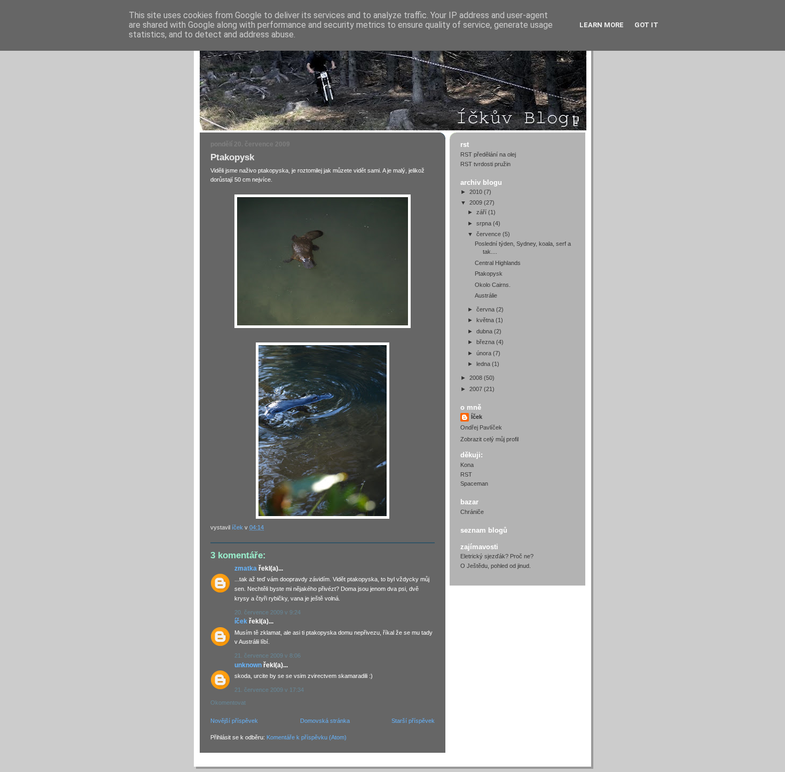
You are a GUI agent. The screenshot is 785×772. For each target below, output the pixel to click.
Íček (240, 621)
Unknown (248, 665)
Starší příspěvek (413, 721)
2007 (476, 389)
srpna (484, 223)
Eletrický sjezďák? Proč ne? (496, 556)
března (486, 342)
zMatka (245, 568)
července (489, 234)
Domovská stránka (325, 721)
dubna (485, 331)
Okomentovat (228, 702)
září (482, 212)
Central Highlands (498, 263)
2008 (476, 378)
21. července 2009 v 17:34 (269, 690)
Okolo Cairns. (493, 285)
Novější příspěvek (234, 721)
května (486, 320)
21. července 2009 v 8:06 (267, 655)
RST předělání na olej (488, 154)
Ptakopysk (489, 273)
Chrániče (472, 512)
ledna (484, 364)
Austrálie (486, 295)
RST (466, 474)
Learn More (601, 25)
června (486, 309)
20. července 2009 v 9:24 (267, 612)
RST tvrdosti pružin (485, 164)
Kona (467, 465)
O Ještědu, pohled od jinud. (495, 566)
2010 (476, 192)
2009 (476, 202)
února (484, 353)
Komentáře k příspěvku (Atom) (306, 737)
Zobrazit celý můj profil (489, 439)
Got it (646, 25)
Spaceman (474, 483)
